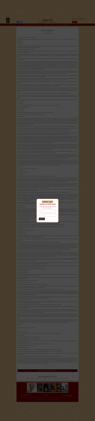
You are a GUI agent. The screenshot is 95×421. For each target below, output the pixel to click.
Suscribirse (42, 218)
